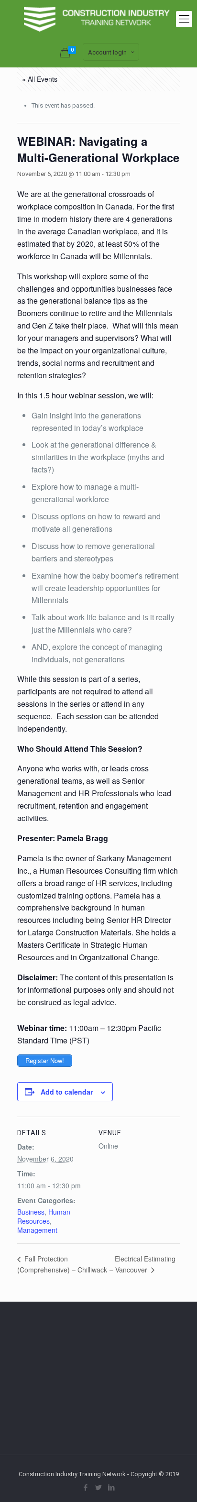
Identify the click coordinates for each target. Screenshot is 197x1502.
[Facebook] (86, 1487)
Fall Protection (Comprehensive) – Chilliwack (62, 1264)
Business (30, 1212)
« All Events (39, 79)
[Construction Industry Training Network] (98, 19)
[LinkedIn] (112, 1487)
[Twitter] (99, 1487)
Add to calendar (67, 1091)
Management (37, 1230)
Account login (107, 52)
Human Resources (43, 1216)
